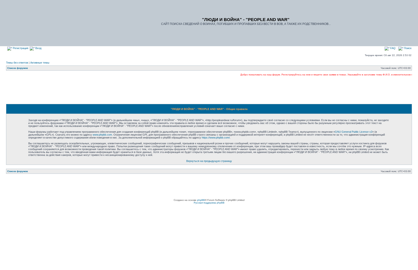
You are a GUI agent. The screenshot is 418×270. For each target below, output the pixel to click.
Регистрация (20, 48)
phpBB (201, 200)
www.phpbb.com (102, 134)
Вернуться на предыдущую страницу (209, 161)
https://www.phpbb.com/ (216, 137)
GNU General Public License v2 (353, 131)
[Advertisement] (209, 90)
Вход (38, 48)
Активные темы (39, 62)
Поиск (407, 48)
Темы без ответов (17, 62)
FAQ (392, 48)
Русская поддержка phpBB (209, 202)
